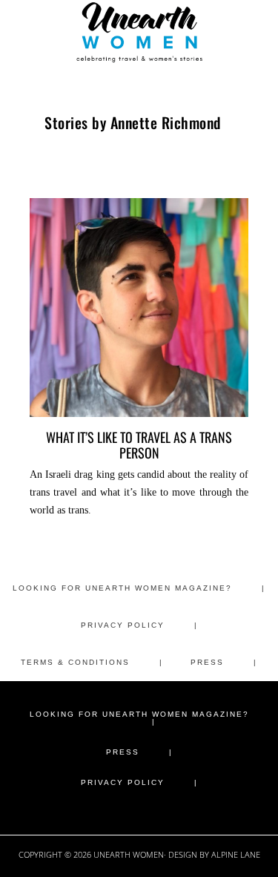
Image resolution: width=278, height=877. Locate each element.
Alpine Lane (235, 854)
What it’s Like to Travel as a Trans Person (139, 444)
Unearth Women (139, 32)
